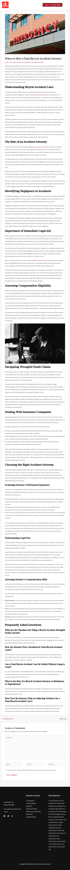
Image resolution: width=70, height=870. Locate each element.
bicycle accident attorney (35, 260)
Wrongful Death (31, 817)
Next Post (64, 719)
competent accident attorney (45, 147)
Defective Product (31, 809)
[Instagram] (12, 816)
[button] (52, 5)
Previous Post (7, 719)
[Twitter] (8, 816)
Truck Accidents (31, 803)
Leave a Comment (10, 62)
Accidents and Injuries (24, 62)
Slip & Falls (29, 814)
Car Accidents (30, 801)
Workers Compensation (33, 811)
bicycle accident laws (42, 95)
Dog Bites (29, 806)
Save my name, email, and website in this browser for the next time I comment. (32, 770)
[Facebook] (4, 816)
